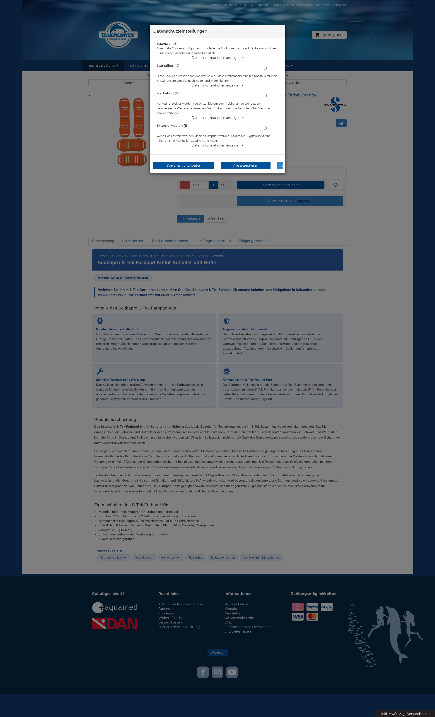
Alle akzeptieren (245, 165)
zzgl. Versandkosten (414, 714)
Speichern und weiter (184, 165)
